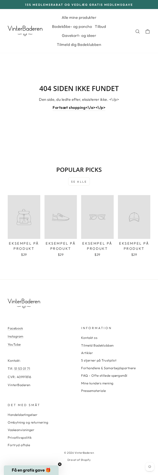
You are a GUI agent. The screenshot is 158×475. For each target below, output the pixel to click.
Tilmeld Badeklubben (97, 345)
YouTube (14, 344)
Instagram (15, 336)
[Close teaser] (60, 464)
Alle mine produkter (79, 17)
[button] (31, 470)
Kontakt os (89, 338)
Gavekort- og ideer (79, 35)
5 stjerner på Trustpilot (98, 360)
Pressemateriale (93, 391)
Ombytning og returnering (28, 422)
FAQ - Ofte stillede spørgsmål (104, 375)
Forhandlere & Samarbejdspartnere (108, 368)
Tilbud (100, 26)
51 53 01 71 (22, 369)
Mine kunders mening (97, 383)
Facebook (15, 328)
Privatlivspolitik (20, 437)
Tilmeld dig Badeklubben (79, 44)
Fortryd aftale (19, 445)
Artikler (87, 353)
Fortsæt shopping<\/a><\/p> (79, 107)
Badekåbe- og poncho (72, 26)
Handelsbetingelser (22, 415)
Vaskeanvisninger (21, 430)
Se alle (79, 181)
